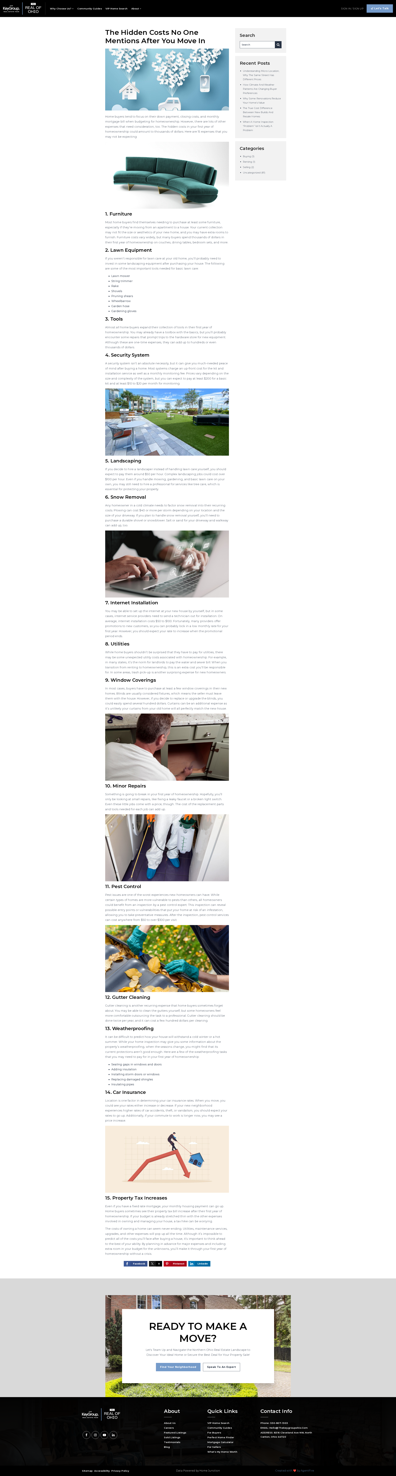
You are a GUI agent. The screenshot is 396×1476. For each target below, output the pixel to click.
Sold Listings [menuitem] (172, 1437)
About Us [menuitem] (169, 1423)
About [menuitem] (135, 8)
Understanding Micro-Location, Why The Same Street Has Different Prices (261, 75)
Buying (247, 156)
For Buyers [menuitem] (214, 1432)
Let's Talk (381, 8)
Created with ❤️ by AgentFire (294, 1470)
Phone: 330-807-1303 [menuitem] (274, 1423)
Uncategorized (252, 172)
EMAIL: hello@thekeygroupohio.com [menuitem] (284, 1427)
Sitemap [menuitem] (87, 1470)
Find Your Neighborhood (178, 1367)
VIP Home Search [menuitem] (116, 8)
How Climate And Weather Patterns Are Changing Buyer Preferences (260, 89)
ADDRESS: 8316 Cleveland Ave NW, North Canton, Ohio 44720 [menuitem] (286, 1434)
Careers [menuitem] (169, 1427)
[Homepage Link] (22, 8)
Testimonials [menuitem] (172, 1442)
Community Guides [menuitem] (89, 8)
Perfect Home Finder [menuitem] (220, 1437)
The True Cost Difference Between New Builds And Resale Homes (258, 112)
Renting (247, 161)
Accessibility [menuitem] (102, 1470)
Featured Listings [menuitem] (175, 1432)
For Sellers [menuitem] (214, 1447)
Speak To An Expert (221, 1367)
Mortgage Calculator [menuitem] (220, 1442)
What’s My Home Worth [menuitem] (222, 1451)
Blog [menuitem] (167, 1447)
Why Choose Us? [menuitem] (61, 8)
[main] (198, 647)
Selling (246, 167)
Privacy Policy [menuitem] (120, 1470)
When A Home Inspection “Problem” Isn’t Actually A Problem (258, 126)
